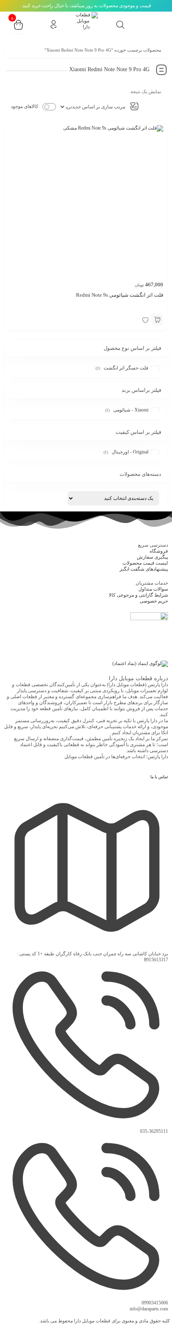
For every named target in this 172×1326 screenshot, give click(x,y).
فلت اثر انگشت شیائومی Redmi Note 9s (119, 295)
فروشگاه (159, 551)
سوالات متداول (153, 589)
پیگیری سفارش (152, 557)
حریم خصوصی (154, 601)
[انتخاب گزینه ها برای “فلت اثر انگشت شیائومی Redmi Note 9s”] (157, 320)
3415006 (155, 1303)
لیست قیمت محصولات (145, 563)
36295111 (154, 1131)
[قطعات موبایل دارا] (86, 24)
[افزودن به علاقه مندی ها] (145, 320)
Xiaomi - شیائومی (130, 410)
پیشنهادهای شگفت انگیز (144, 569)
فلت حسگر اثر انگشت (126, 368)
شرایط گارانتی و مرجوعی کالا (138, 595)
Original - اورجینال (130, 452)
